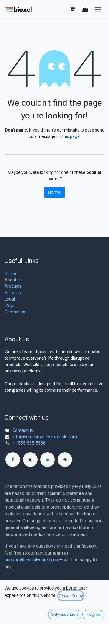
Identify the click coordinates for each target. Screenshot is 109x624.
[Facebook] (12, 459)
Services (13, 292)
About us (13, 279)
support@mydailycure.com (31, 559)
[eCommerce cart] (72, 9)
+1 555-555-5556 (28, 443)
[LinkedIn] (47, 459)
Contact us (15, 311)
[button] (85, 9)
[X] (30, 459)
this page (71, 136)
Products (13, 286)
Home (54, 192)
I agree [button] (93, 614)
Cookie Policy (71, 595)
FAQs (10, 305)
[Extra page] (65, 459)
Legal (10, 299)
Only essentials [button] (65, 614)
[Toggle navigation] (97, 9)
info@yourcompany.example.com (44, 436)
